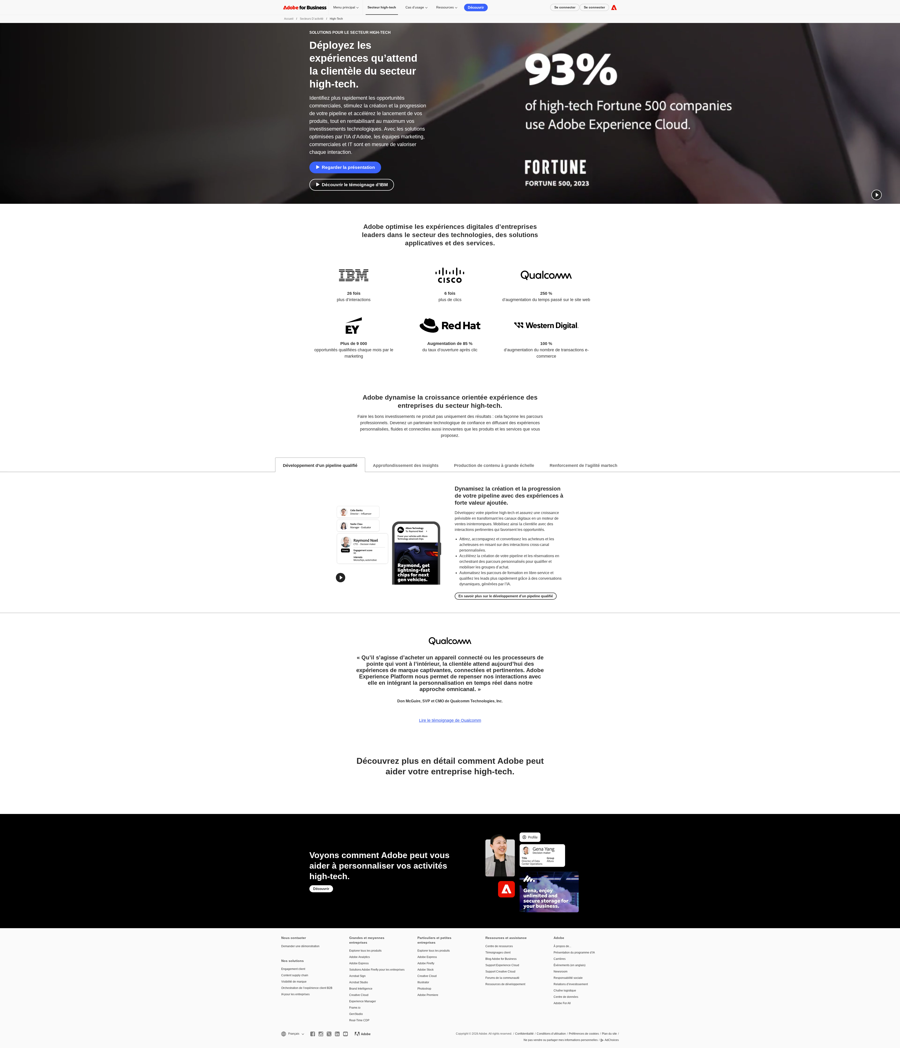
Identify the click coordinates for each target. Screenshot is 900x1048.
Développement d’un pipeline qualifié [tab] (320, 465)
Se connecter (564, 7)
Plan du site (609, 1033)
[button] (876, 194)
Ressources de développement (505, 984)
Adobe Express (359, 963)
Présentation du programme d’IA (574, 952)
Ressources (445, 7)
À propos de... (562, 946)
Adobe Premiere (427, 995)
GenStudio (356, 1014)
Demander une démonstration (300, 946)
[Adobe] (614, 7)
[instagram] (321, 1034)
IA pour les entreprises (295, 994)
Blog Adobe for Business (501, 959)
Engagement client (293, 969)
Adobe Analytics (359, 957)
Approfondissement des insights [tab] (406, 465)
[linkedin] (337, 1034)
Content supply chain (294, 975)
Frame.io (354, 1007)
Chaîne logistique (565, 990)
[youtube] (345, 1034)
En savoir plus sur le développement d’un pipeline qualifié (505, 596)
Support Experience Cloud (502, 965)
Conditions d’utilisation (551, 1033)
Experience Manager (362, 1001)
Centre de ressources (499, 946)
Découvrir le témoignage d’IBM (355, 184)
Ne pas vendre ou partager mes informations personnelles (561, 1040)
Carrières (560, 959)
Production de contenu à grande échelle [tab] (494, 465)
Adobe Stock (425, 969)
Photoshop (424, 988)
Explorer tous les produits (365, 950)
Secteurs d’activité (311, 18)
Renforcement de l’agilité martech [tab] (583, 465)
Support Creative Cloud (500, 971)
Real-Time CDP (359, 1020)
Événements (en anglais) (569, 965)
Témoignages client (497, 952)
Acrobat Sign (357, 976)
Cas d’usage (414, 7)
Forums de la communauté (502, 978)
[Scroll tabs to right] (896, 465)
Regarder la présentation (348, 167)
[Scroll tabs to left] (4, 465)
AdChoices (612, 1040)
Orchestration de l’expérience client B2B (306, 988)
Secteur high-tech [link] (382, 7)
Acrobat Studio (358, 982)
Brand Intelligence (360, 988)
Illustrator (423, 982)
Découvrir (476, 7)
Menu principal (344, 7)
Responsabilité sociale (568, 978)
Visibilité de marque (294, 981)
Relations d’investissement (571, 984)
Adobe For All (562, 1003)
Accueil (288, 18)
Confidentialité (524, 1033)
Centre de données (566, 997)
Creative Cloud (358, 995)
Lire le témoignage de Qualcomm (450, 720)
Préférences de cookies (584, 1033)
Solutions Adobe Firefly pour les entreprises (376, 969)
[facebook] (312, 1034)
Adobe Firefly (425, 963)
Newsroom (560, 971)
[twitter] (329, 1034)
